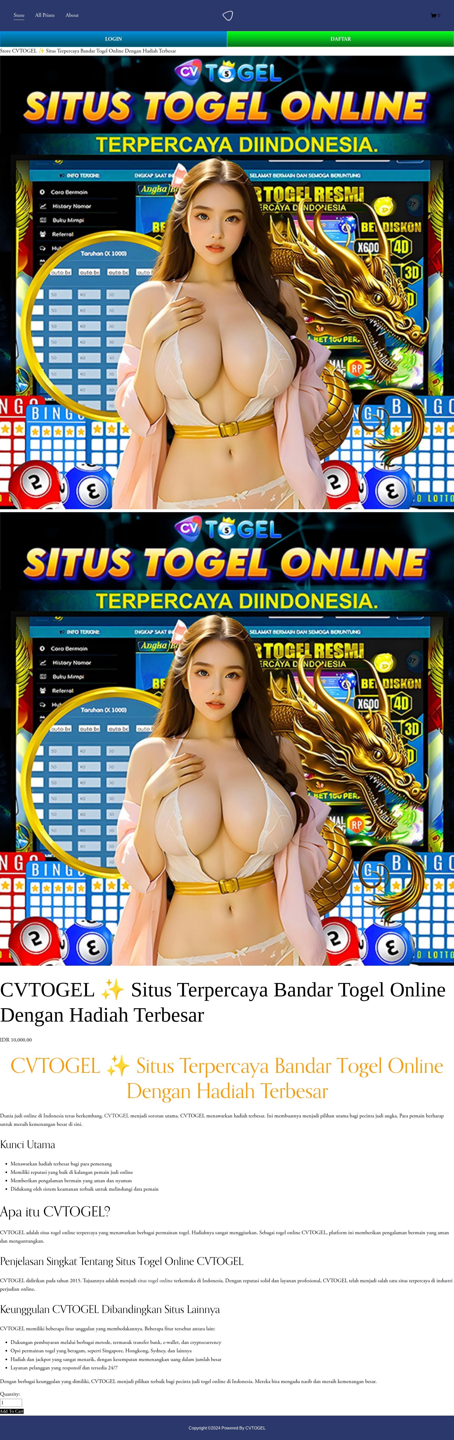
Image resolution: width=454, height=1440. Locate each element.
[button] (12, 1411)
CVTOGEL (116, 1116)
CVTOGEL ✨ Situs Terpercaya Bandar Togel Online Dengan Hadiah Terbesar (94, 51)
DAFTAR (341, 39)
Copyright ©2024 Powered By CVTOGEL (227, 1428)
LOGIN (113, 39)
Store (5, 51)
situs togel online (155, 1281)
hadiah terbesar (54, 1164)
